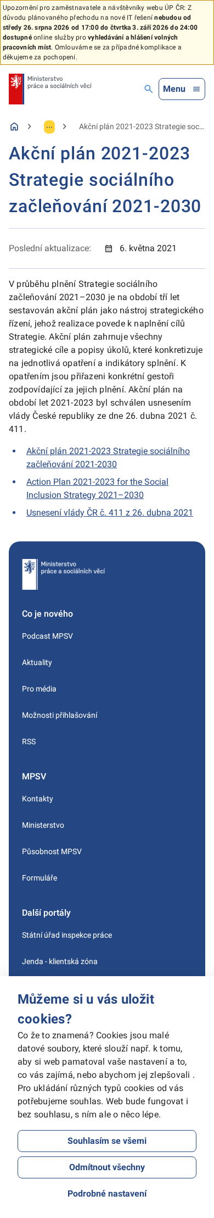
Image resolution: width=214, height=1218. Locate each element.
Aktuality (37, 662)
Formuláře (39, 877)
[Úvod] (14, 126)
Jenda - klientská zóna (60, 961)
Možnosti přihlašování (59, 715)
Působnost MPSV (52, 851)
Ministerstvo (43, 825)
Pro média (39, 688)
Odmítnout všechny (107, 1167)
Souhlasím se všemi (107, 1141)
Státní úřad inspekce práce (67, 935)
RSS (29, 741)
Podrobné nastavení (107, 1193)
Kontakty (37, 798)
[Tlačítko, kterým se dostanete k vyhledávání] (149, 89)
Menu (174, 89)
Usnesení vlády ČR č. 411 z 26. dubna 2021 (109, 512)
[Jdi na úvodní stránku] (50, 89)
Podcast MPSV (47, 636)
